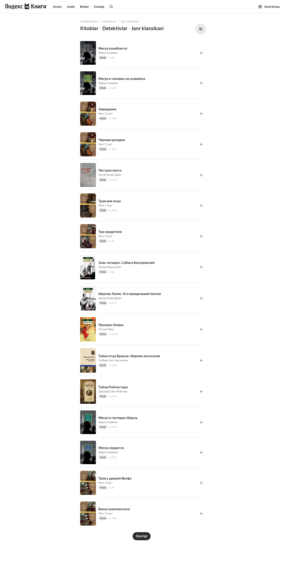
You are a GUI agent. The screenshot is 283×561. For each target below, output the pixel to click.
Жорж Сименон (108, 52)
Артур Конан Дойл (109, 174)
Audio (71, 6)
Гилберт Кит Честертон (113, 360)
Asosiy (57, 6)
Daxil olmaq (272, 6)
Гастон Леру (106, 329)
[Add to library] (201, 53)
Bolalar (84, 6)
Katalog (99, 6)
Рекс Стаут (105, 113)
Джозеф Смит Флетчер (112, 391)
